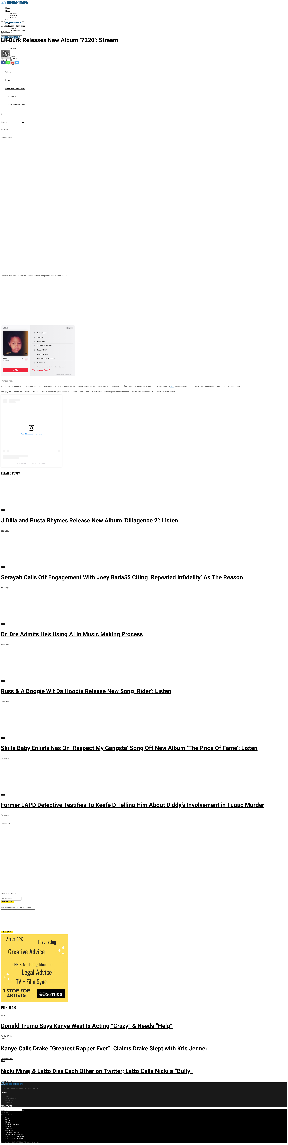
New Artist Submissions (13, 1134)
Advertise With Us (12, 1132)
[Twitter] (17, 62)
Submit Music (10, 1102)
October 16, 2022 (7, 1059)
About (7, 1096)
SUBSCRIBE (7, 902)
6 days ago (5, 701)
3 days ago (5, 644)
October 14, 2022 (7, 1081)
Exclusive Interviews (17, 30)
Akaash (15, 58)
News (3, 31)
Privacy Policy (10, 1098)
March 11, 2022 (6, 60)
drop (172, 386)
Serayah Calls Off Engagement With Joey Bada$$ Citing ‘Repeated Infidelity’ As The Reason (122, 577)
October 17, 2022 (7, 1036)
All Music (13, 13)
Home (7, 8)
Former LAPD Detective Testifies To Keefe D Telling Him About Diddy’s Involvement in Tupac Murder (132, 804)
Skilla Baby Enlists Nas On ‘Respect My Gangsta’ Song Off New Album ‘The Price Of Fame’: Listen (129, 748)
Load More (5, 823)
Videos (7, 1120)
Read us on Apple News (14, 1138)
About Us (8, 1128)
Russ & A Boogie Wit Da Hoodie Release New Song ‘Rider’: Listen (86, 691)
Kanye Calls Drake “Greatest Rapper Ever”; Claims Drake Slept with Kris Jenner (104, 1048)
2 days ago (5, 531)
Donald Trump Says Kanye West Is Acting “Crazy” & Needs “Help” (87, 1025)
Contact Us (9, 1100)
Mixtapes (13, 17)
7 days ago (5, 815)
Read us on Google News (14, 1136)
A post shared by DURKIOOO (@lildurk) (31, 463)
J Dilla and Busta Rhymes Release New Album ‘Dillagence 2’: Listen (89, 520)
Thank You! (7, 932)
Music (7, 11)
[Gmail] (12, 62)
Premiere (13, 28)
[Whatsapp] (8, 62)
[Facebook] (3, 62)
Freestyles (13, 15)
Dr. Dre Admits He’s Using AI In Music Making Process (72, 634)
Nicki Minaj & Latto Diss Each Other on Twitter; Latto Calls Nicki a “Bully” (97, 1071)
